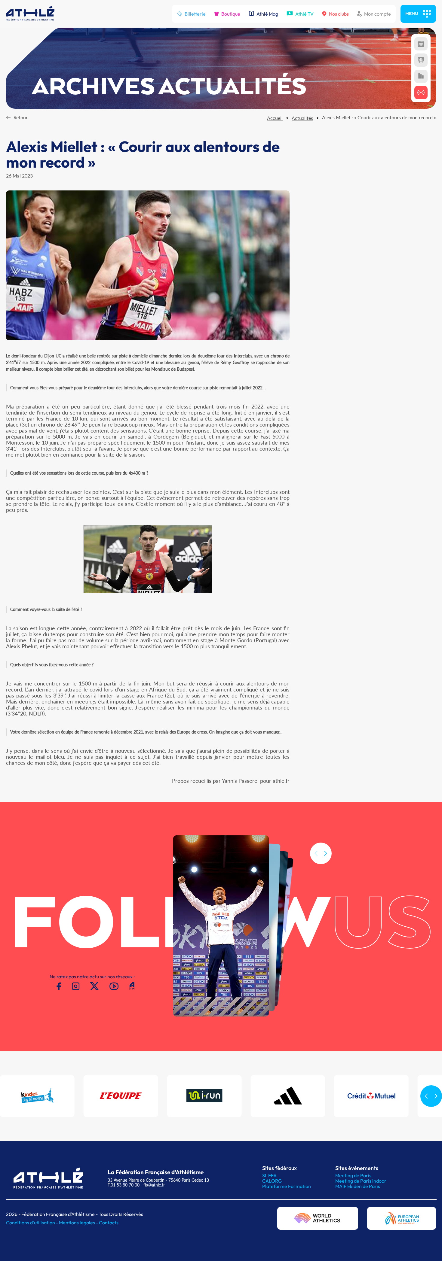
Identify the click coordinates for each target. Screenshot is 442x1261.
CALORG (272, 1181)
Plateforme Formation (286, 1186)
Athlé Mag (267, 14)
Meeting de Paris (353, 1175)
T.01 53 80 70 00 (124, 1184)
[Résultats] (421, 60)
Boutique (230, 14)
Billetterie (195, 14)
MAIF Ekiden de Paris (357, 1186)
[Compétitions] (421, 43)
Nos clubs (339, 14)
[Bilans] (421, 76)
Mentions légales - (79, 1223)
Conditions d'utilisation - (32, 1223)
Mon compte (377, 14)
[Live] (421, 92)
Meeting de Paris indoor (360, 1181)
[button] (326, 853)
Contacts (108, 1223)
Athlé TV (304, 14)
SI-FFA (269, 1175)
